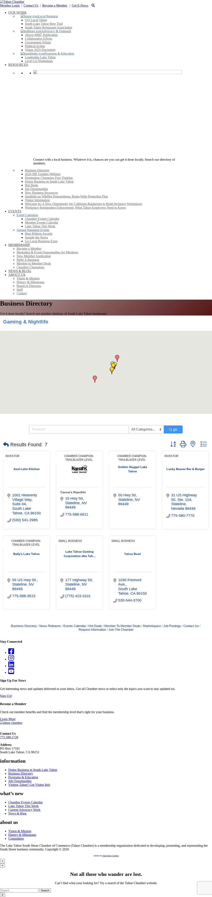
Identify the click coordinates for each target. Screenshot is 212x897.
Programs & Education (23, 777)
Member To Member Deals (122, 626)
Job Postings (172, 626)
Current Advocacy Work (24, 809)
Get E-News (80, 5)
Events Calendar (74, 626)
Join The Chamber (121, 629)
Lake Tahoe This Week (23, 806)
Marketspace (152, 626)
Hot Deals (95, 626)
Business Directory (24, 626)
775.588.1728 (9, 737)
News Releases (50, 626)
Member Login (10, 5)
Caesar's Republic (73, 492)
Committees (16, 838)
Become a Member (55, 5)
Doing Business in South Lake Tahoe (32, 770)
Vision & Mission (19, 831)
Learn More (8, 719)
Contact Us (31, 5)
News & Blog (17, 813)
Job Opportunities (19, 781)
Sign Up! (6, 696)
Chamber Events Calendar (25, 802)
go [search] (175, 429)
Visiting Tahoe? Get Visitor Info (29, 784)
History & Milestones (22, 835)
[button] (112, 370)
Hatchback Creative (111, 856)
